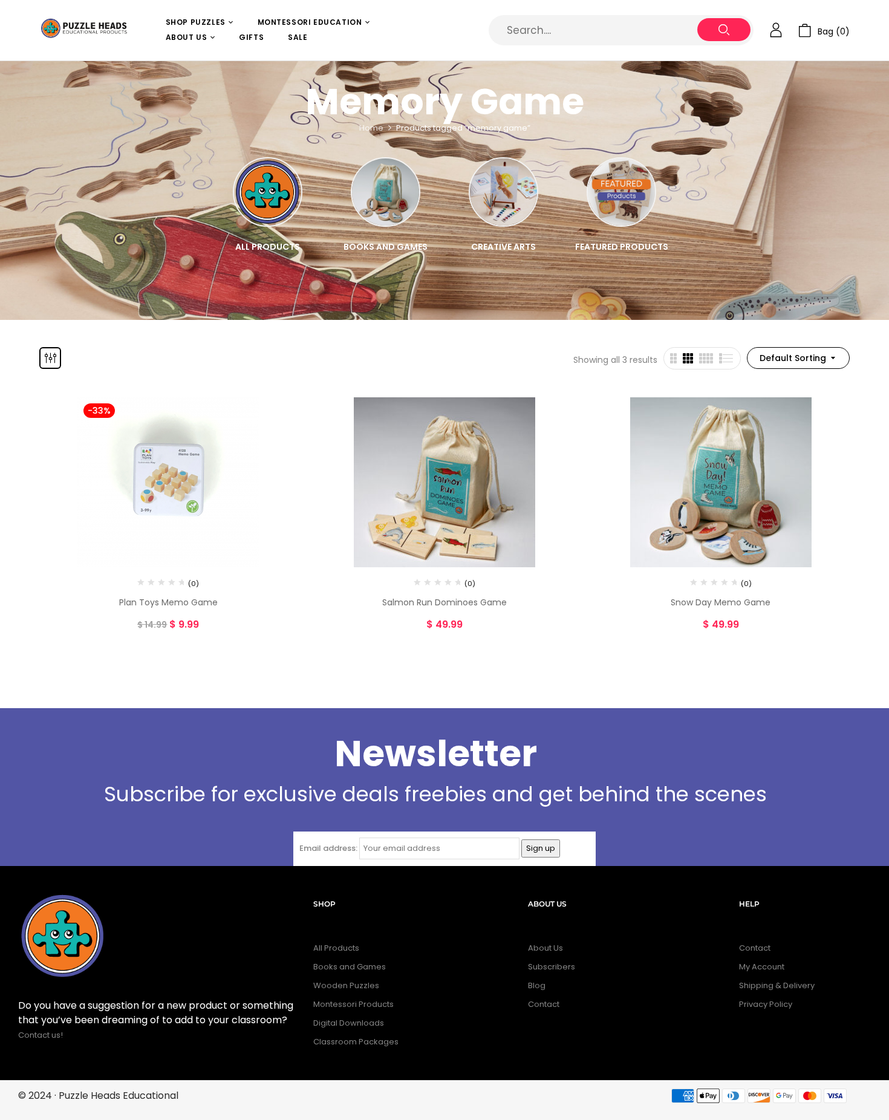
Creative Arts (503, 247)
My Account (761, 966)
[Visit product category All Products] (267, 192)
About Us (545, 948)
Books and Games (386, 247)
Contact (543, 1004)
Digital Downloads (348, 1023)
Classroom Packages (356, 1041)
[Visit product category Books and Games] (385, 192)
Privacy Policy (765, 1004)
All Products (267, 247)
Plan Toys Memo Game (168, 602)
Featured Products (621, 247)
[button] (824, 30)
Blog (536, 985)
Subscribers (551, 966)
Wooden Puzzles (346, 985)
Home (371, 128)
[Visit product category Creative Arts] (503, 192)
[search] (724, 29)
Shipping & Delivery (777, 985)
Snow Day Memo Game (720, 602)
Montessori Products (353, 1004)
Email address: (328, 848)
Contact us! (41, 1035)
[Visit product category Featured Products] (621, 192)
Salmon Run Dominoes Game (444, 602)
